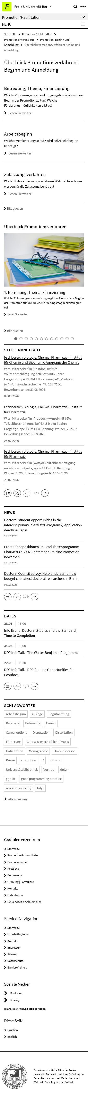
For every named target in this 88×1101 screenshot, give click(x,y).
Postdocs (13, 868)
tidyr (40, 788)
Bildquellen (15, 208)
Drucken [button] (12, 1030)
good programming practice (41, 778)
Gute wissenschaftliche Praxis (48, 741)
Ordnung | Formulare (20, 882)
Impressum (14, 947)
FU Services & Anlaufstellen (24, 902)
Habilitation (14, 751)
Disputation (41, 732)
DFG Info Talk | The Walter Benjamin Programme (41, 652)
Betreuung (32, 723)
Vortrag (48, 769)
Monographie (38, 751)
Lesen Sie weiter (20, 113)
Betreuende (14, 875)
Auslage (37, 714)
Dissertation (64, 732)
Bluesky (15, 1000)
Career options (16, 732)
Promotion (28, 760)
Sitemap (12, 954)
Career (51, 723)
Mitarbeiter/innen (18, 934)
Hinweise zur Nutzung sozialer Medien (25, 1008)
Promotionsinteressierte (19, 40)
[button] (9, 492)
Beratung (12, 723)
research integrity (18, 788)
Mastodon (16, 993)
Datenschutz (15, 961)
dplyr (64, 769)
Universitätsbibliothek (22, 769)
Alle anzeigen (17, 799)
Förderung (13, 741)
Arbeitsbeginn (16, 714)
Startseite (10, 34)
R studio (55, 760)
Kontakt (12, 888)
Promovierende (17, 862)
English (12, 1037)
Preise (10, 760)
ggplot (10, 778)
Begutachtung (59, 714)
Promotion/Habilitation (37, 34)
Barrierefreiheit (17, 967)
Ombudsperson (65, 751)
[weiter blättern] (83, 283)
